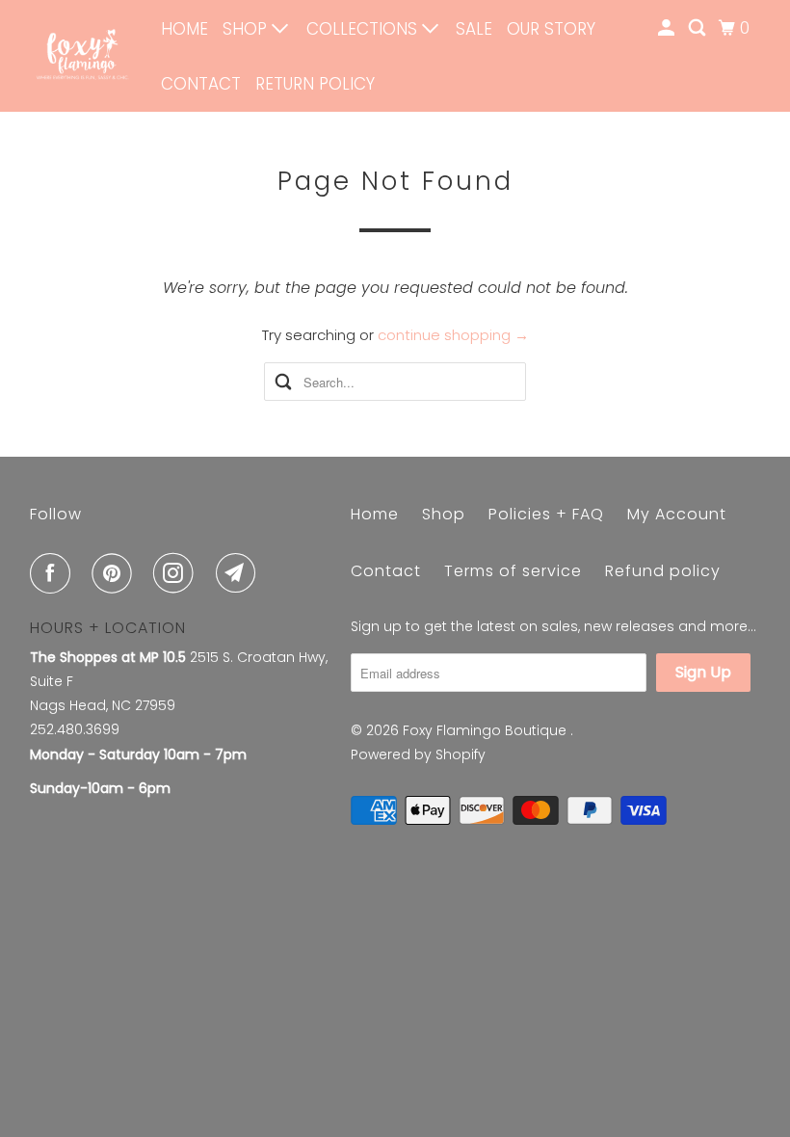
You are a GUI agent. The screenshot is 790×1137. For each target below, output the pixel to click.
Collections (364, 28)
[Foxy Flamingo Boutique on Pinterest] (116, 573)
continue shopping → (453, 335)
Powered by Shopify (418, 754)
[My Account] (667, 28)
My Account (676, 514)
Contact (201, 83)
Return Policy (315, 83)
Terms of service (513, 571)
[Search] (698, 28)
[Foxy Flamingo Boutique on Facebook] (54, 573)
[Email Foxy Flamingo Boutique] (240, 573)
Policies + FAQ (546, 514)
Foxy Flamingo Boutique (486, 730)
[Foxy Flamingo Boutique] (83, 56)
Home (184, 28)
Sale (474, 28)
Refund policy (663, 571)
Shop (247, 28)
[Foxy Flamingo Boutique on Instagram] (177, 573)
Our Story (551, 28)
